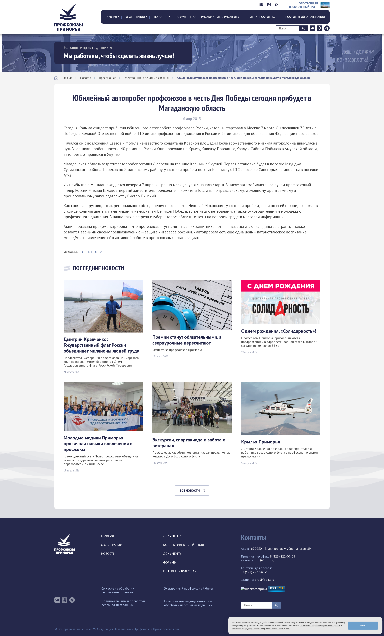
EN (269, 5)
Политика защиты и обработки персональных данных (123, 603)
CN (277, 5)
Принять (363, 625)
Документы (184, 17)
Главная (111, 17)
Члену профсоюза (262, 17)
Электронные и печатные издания (146, 78)
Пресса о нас (107, 78)
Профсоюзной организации (304, 17)
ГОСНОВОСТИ (91, 252)
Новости (160, 17)
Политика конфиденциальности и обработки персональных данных (188, 603)
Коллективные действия (183, 545)
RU (261, 5)
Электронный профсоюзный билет (188, 588)
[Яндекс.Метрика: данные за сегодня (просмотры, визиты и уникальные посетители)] (254, 589)
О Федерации (135, 17)
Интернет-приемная (179, 571)
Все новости (190, 490)
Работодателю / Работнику (220, 17)
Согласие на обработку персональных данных (117, 590)
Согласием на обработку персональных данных (320, 625)
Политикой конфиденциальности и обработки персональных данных (261, 628)
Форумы (169, 562)
